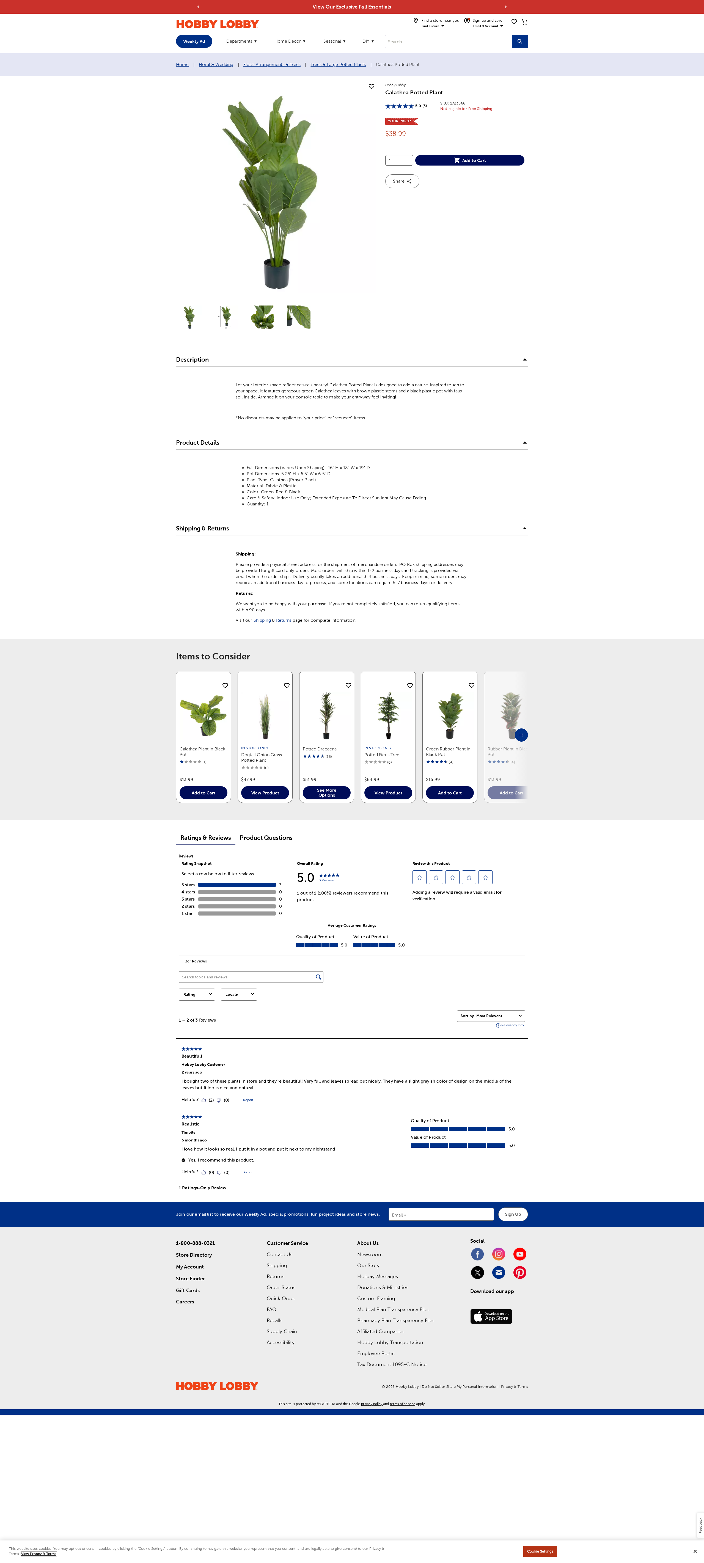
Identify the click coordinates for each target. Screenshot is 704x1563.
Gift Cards (188, 1290)
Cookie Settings (540, 1551)
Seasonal (332, 41)
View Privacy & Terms (38, 1554)
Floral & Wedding (216, 64)
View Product (265, 792)
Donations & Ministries (382, 1287)
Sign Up (513, 1214)
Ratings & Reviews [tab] (205, 837)
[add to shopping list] (371, 86)
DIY (365, 41)
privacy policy (371, 1404)
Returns (284, 620)
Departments (239, 41)
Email (397, 1215)
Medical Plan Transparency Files (393, 1309)
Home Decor (287, 41)
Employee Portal (375, 1353)
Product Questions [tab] (266, 837)
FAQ (271, 1309)
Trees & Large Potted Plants (338, 64)
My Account (190, 1267)
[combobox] (448, 41)
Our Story (368, 1265)
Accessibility (281, 1342)
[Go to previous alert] (198, 6)
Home (182, 64)
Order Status (281, 1287)
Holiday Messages (377, 1276)
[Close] (695, 1551)
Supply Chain (282, 1331)
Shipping (262, 620)
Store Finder (190, 1278)
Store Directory (194, 1255)
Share (399, 181)
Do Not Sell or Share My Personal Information (459, 1387)
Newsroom (369, 1254)
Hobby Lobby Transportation (390, 1342)
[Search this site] (520, 41)
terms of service (402, 1404)
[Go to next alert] (506, 6)
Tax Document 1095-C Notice (392, 1364)
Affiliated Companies (381, 1331)
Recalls (274, 1320)
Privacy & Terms (514, 1387)
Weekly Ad (194, 41)
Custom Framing (376, 1298)
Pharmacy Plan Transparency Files (396, 1320)
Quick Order (281, 1298)
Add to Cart (474, 160)
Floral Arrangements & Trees (272, 64)
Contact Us (280, 1254)
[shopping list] (514, 21)
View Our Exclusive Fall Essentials (352, 7)
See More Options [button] (326, 792)
